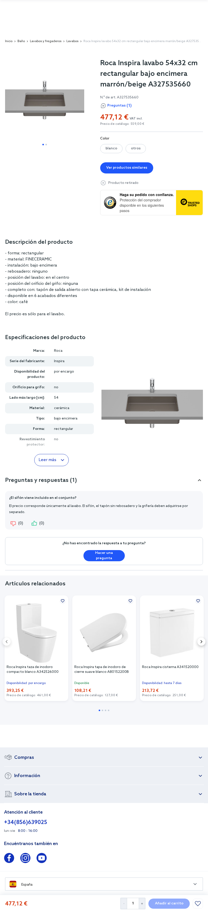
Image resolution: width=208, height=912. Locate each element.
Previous (7, 642)
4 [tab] (108, 710)
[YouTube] (42, 859)
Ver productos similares (126, 168)
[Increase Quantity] (142, 903)
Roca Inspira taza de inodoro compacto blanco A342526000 (33, 669)
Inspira (59, 361)
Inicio (8, 41)
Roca (58, 351)
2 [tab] (46, 144)
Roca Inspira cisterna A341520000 (170, 667)
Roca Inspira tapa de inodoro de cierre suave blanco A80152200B (101, 669)
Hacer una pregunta (104, 555)
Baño (21, 41)
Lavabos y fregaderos (45, 41)
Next (201, 642)
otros (136, 148)
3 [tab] (105, 710)
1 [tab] (43, 144)
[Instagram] (25, 859)
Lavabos (72, 41)
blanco (111, 148)
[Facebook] (9, 859)
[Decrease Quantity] (123, 903)
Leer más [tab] (47, 460)
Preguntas (119, 105)
